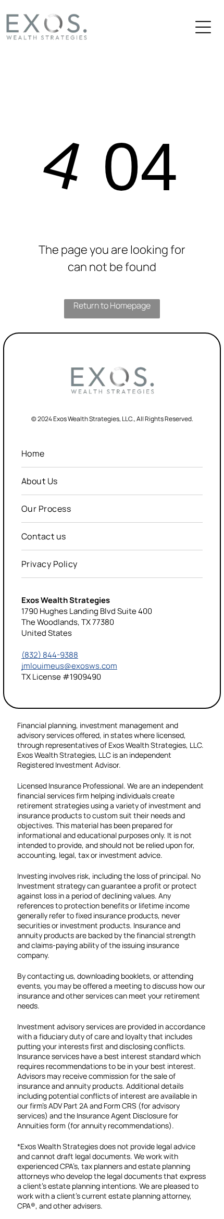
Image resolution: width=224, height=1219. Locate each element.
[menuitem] (112, 453)
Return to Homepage (112, 305)
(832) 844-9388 (49, 654)
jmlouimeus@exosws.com (69, 665)
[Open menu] (203, 27)
